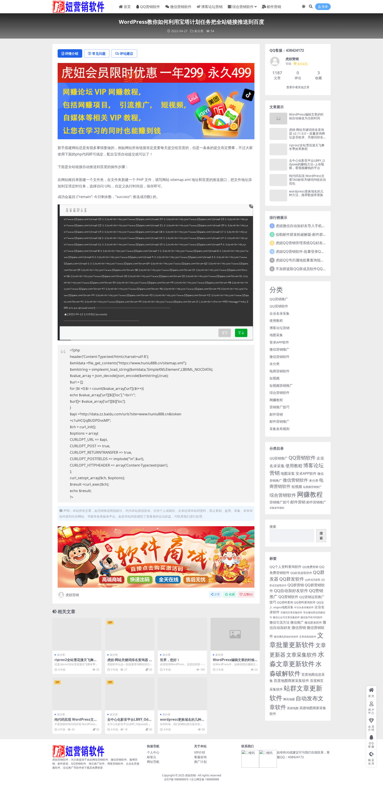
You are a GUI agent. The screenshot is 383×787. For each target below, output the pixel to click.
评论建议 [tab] (126, 53)
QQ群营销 (295, 584)
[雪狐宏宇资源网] (156, 556)
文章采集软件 (301, 654)
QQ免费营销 (310, 567)
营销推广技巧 (279, 407)
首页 (127, 6)
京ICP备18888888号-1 (177, 779)
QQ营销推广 (279, 299)
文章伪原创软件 (307, 636)
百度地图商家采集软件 (291, 680)
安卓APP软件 (279, 342)
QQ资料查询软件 (305, 602)
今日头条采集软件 (304, 607)
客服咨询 (200, 757)
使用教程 (276, 320)
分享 (217, 594)
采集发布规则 (279, 428)
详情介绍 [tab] (71, 53)
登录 (325, 6)
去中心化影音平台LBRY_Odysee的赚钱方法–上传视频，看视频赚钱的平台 (307, 164)
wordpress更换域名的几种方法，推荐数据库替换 (182, 721)
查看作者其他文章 (297, 87)
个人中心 (153, 752)
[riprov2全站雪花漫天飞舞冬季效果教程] (77, 634)
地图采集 (276, 335)
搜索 (273, 526)
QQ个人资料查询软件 (285, 566)
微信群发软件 (313, 622)
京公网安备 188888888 (205, 779)
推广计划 (200, 762)
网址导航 (153, 762)
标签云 (151, 757)
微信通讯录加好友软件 (286, 636)
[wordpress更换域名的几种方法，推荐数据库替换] (182, 693)
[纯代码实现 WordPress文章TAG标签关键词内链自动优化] (77, 693)
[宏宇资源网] (156, 110)
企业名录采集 (279, 313)
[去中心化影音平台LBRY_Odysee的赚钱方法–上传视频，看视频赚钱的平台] (129, 693)
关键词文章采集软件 (291, 612)
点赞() (247, 594)
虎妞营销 (72, 595)
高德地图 (293, 708)
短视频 (274, 378)
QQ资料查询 (285, 602)
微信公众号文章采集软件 (286, 617)
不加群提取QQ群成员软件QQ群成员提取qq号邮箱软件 (319, 268)
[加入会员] (156, 72)
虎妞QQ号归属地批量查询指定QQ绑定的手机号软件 (317, 260)
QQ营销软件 (150, 6)
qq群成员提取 (312, 579)
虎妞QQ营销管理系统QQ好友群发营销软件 (310, 242)
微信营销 (299, 627)
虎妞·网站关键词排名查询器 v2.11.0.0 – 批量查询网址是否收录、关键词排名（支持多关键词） (307, 135)
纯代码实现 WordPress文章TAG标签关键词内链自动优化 (77, 721)
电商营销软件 (279, 371)
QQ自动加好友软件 (291, 590)
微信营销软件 (181, 6)
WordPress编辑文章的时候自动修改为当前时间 (233, 661)
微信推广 (297, 622)
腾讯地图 (289, 699)
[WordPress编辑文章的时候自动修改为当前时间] (235, 634)
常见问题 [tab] (99, 53)
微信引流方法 (279, 622)
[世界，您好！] (182, 634)
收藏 (232, 594)
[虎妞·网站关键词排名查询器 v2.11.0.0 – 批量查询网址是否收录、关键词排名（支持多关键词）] (129, 634)
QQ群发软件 (291, 579)
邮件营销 (274, 6)
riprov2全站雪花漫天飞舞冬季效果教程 (76, 661)
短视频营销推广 (281, 385)
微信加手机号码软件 (311, 617)
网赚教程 (276, 400)
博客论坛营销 (212, 6)
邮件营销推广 (279, 421)
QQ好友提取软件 (301, 573)
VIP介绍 (199, 752)
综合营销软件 (243, 6)
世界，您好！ (170, 659)
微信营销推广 (279, 349)
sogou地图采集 (283, 607)
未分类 (198, 31)
